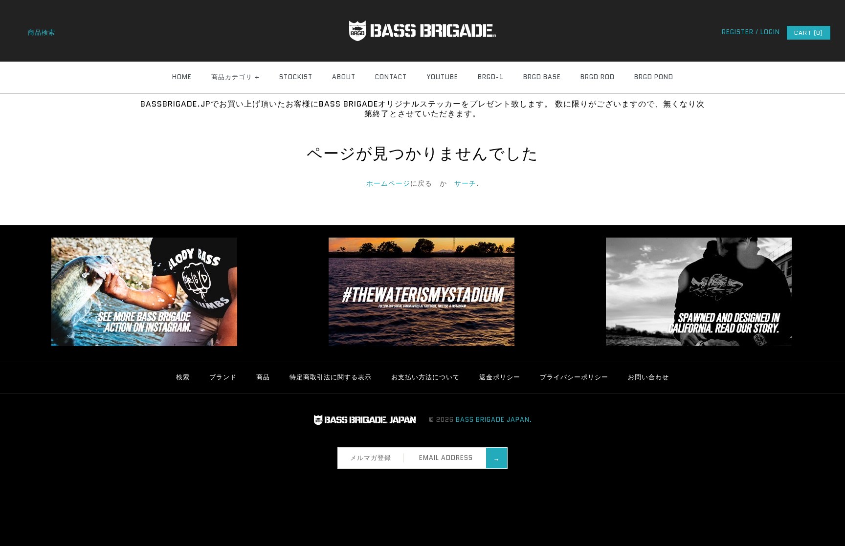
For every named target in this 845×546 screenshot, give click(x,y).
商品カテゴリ (235, 77)
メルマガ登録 (370, 457)
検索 (183, 377)
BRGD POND (653, 77)
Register (738, 32)
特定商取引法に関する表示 (330, 377)
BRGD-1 (491, 77)
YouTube (442, 77)
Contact (391, 77)
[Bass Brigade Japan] (422, 5)
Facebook (400, 481)
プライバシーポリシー (574, 377)
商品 (263, 377)
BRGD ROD (597, 77)
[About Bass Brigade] (699, 344)
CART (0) (808, 32)
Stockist (295, 77)
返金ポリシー (499, 377)
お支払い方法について (425, 377)
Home (182, 77)
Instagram (426, 481)
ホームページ (388, 183)
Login (770, 32)
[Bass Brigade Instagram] (144, 344)
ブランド (223, 377)
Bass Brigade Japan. (494, 419)
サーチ (465, 183)
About (344, 77)
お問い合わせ (648, 377)
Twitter (413, 481)
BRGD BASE (542, 77)
